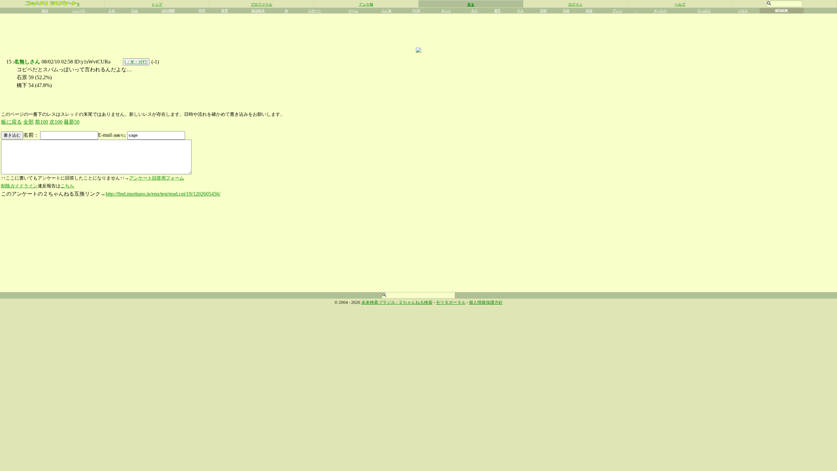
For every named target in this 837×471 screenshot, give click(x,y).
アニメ (618, 10)
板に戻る (11, 122)
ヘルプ (680, 4)
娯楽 (589, 10)
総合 (45, 10)
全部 (28, 122)
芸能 (543, 10)
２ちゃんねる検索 (416, 302)
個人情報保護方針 (486, 302)
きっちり (660, 10)
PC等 (416, 10)
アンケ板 (366, 4)
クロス (743, 10)
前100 (41, 122)
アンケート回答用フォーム (156, 178)
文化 (112, 10)
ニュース (78, 10)
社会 (134, 10)
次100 (55, 122)
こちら (67, 185)
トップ (156, 4)
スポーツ (314, 10)
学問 (201, 10)
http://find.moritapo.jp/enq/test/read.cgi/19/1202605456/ (163, 194)
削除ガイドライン (19, 185)
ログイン (575, 4)
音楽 (566, 10)
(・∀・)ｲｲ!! (136, 61)
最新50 (71, 122)
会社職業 (168, 10)
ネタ (520, 10)
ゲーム (353, 10)
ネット (446, 10)
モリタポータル (451, 302)
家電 (224, 10)
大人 (474, 10)
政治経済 (258, 10)
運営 (497, 10)
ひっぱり (704, 10)
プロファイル (261, 4)
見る (470, 5)
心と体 (386, 10)
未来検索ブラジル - (380, 302)
